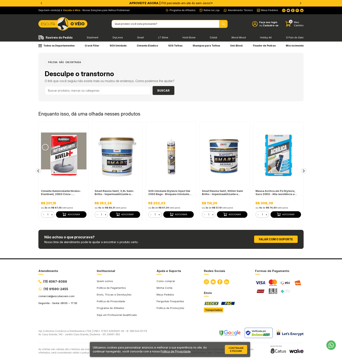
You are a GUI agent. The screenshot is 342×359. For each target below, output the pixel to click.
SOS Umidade (118, 45)
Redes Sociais (214, 271)
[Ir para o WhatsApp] (331, 345)
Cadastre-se (270, 25)
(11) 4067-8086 (55, 281)
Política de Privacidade (111, 301)
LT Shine (163, 37)
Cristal (213, 37)
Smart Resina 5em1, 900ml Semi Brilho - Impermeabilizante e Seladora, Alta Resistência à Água (223, 192)
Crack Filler (92, 45)
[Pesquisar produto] (223, 24)
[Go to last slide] (41, 3)
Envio (208, 293)
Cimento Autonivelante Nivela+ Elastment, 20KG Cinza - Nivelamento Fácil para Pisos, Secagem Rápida (61, 192)
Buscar (163, 90)
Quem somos (105, 281)
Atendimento (48, 271)
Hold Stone (189, 37)
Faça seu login (268, 22)
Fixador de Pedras (264, 45)
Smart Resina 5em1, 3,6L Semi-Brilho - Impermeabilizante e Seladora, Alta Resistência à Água (116, 192)
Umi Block (236, 45)
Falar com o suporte (276, 239)
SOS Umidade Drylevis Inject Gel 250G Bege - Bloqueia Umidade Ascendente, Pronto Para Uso (169, 192)
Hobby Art (266, 37)
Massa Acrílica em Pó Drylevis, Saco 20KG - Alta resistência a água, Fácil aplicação (275, 192)
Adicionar (74, 214)
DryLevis (118, 37)
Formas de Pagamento (272, 271)
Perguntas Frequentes (170, 301)
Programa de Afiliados (110, 308)
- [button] (43, 214)
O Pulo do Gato (295, 37)
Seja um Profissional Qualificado (117, 314)
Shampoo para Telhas (206, 45)
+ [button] (52, 214)
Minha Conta (164, 287)
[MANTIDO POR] (278, 351)
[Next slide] (300, 3)
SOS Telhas (175, 45)
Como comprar (166, 281)
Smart (140, 37)
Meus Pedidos (165, 294)
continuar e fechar (236, 349)
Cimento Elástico (147, 45)
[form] (48, 214)
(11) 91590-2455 (56, 289)
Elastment (92, 37)
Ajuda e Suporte (169, 271)
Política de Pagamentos (111, 287)
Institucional (106, 271)
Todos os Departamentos (59, 45)
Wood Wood (238, 37)
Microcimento (295, 45)
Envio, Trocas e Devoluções (114, 294)
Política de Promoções (170, 308)
